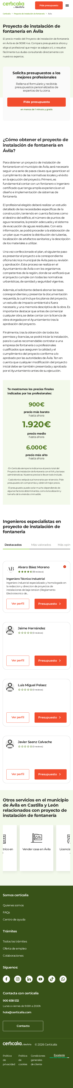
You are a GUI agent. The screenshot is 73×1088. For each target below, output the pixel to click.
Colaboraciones (13, 955)
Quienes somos (13, 905)
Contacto (23, 1026)
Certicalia (6, 14)
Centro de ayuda (14, 919)
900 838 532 (11, 1000)
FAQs (6, 912)
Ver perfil (18, 603)
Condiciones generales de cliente (38, 1060)
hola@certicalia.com (17, 1012)
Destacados (13, 544)
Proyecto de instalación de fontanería (29, 14)
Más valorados (41, 544)
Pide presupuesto (49, 5)
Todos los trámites (15, 941)
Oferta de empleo (14, 948)
